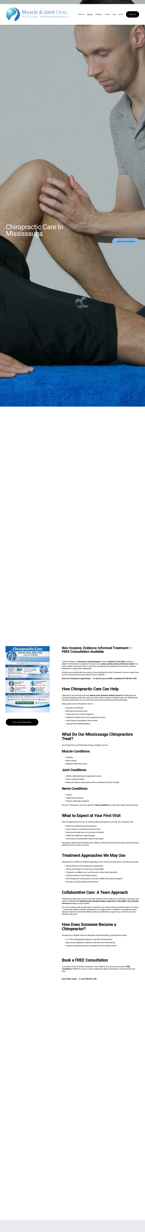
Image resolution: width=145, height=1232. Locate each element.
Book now (132, 14)
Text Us (121, 14)
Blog (114, 14)
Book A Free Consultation (126, 241)
